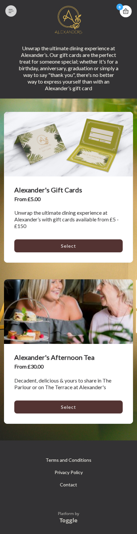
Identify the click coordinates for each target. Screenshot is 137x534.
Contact (68, 484)
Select (68, 246)
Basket (126, 11)
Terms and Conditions (68, 460)
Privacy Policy (69, 472)
